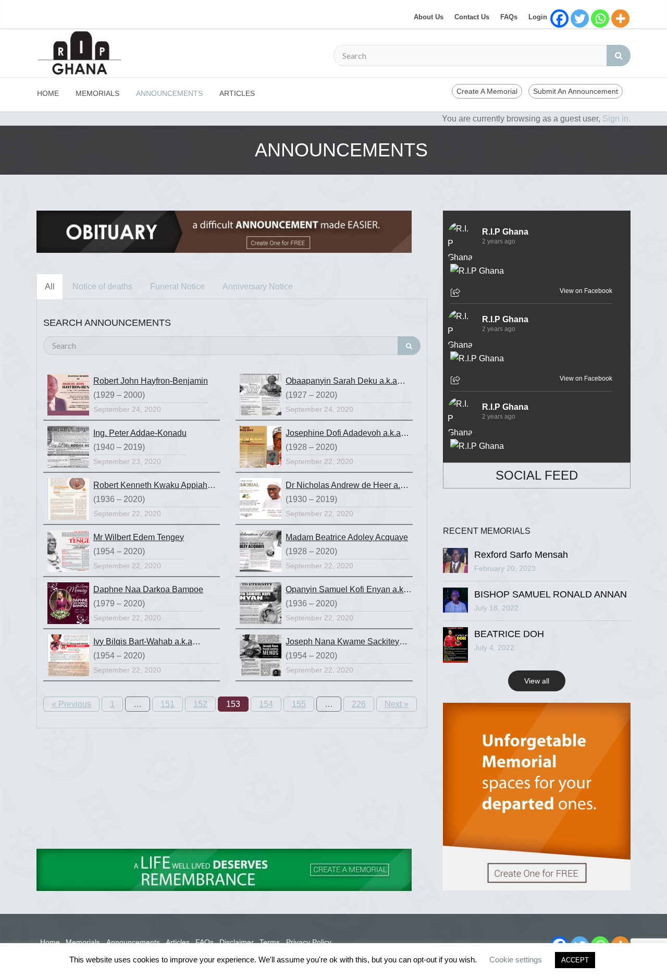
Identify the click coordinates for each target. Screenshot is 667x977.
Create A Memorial (486, 91)
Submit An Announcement (575, 91)
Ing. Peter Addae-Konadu (140, 433)
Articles (237, 93)
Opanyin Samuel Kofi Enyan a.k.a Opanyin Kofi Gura (348, 590)
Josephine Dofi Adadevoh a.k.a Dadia (343, 434)
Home (48, 93)
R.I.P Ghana (505, 231)
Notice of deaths (102, 286)
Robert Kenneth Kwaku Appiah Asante (150, 486)
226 (359, 704)
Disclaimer (236, 942)
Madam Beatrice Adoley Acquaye (347, 537)
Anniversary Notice (258, 286)
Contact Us (471, 17)
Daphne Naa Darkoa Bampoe (148, 589)
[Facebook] (559, 18)
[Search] (619, 55)
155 (299, 704)
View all (536, 681)
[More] (620, 18)
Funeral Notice (177, 286)
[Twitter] (580, 18)
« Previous (71, 704)
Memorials (97, 93)
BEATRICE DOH (509, 634)
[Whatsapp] (600, 18)
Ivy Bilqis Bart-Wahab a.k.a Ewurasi (142, 643)
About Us (428, 17)
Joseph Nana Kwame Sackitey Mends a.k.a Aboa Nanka (342, 643)
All (50, 286)
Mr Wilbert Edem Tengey (138, 537)
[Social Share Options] (456, 293)
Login (537, 17)
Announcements (169, 93)
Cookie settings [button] (515, 959)
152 (200, 704)
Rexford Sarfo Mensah (521, 554)
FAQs (508, 17)
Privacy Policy (308, 942)
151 (167, 704)
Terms (270, 942)
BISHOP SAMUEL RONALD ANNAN (550, 594)
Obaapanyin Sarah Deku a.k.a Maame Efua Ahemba (341, 382)
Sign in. (616, 118)
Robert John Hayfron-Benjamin (150, 380)
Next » (397, 704)
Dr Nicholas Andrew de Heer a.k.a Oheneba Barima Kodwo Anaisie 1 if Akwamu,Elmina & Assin (348, 486)
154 (266, 704)
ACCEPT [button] (575, 960)
